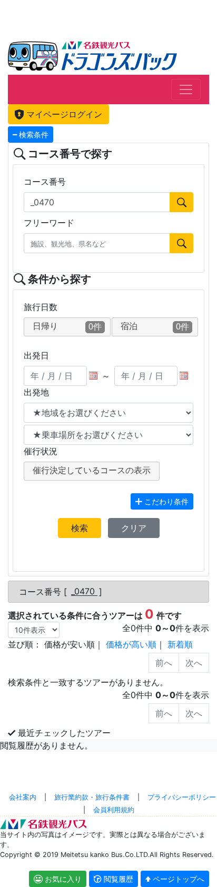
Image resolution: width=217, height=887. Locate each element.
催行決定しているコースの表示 (92, 470)
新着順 (180, 644)
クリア (133, 528)
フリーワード (49, 222)
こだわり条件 (165, 501)
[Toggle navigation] (186, 89)
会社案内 (22, 797)
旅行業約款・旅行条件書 (92, 797)
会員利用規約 (113, 810)
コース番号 (45, 181)
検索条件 (32, 134)
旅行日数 (40, 307)
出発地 (36, 392)
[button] (113, 879)
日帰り (67, 326)
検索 (79, 528)
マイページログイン (63, 114)
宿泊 (155, 326)
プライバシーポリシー (181, 797)
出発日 (36, 355)
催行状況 (40, 451)
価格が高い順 (131, 644)
